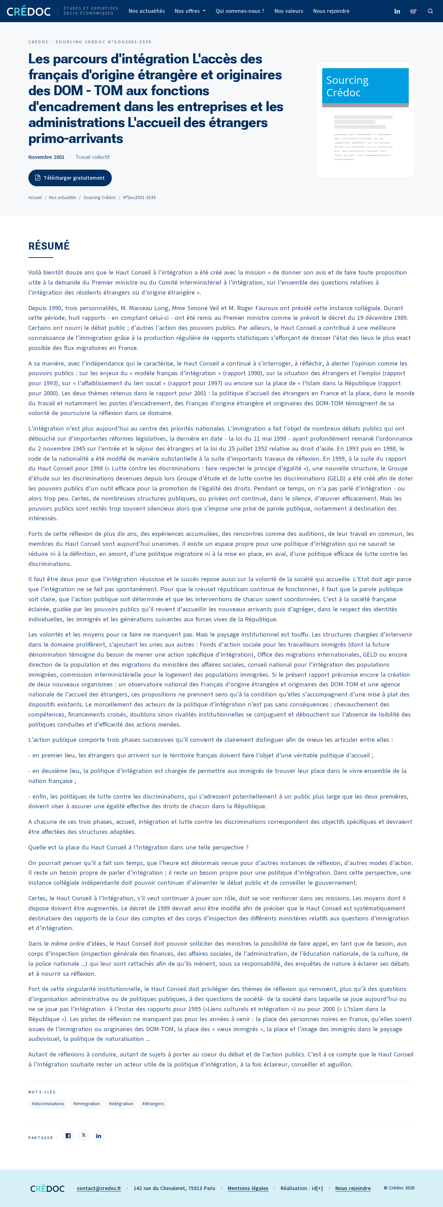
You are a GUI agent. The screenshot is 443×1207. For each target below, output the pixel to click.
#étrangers (153, 1104)
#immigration (86, 1104)
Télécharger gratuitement (74, 177)
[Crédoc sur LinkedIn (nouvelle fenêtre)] (397, 11)
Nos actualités (147, 11)
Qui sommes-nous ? (240, 11)
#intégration (121, 1104)
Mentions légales (248, 1188)
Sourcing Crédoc (99, 198)
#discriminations (48, 1104)
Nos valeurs (288, 11)
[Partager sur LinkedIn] (99, 1135)
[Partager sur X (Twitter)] (84, 1135)
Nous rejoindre (331, 11)
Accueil (35, 198)
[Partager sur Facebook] (68, 1135)
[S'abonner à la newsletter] (414, 11)
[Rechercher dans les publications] (430, 11)
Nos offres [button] (188, 11)
